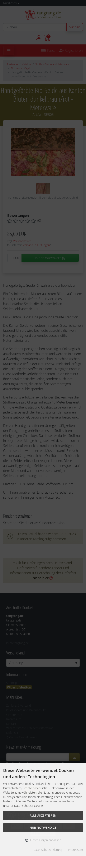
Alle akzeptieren (43, 815)
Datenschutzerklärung (47, 850)
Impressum (75, 850)
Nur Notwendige (43, 828)
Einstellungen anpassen (45, 840)
